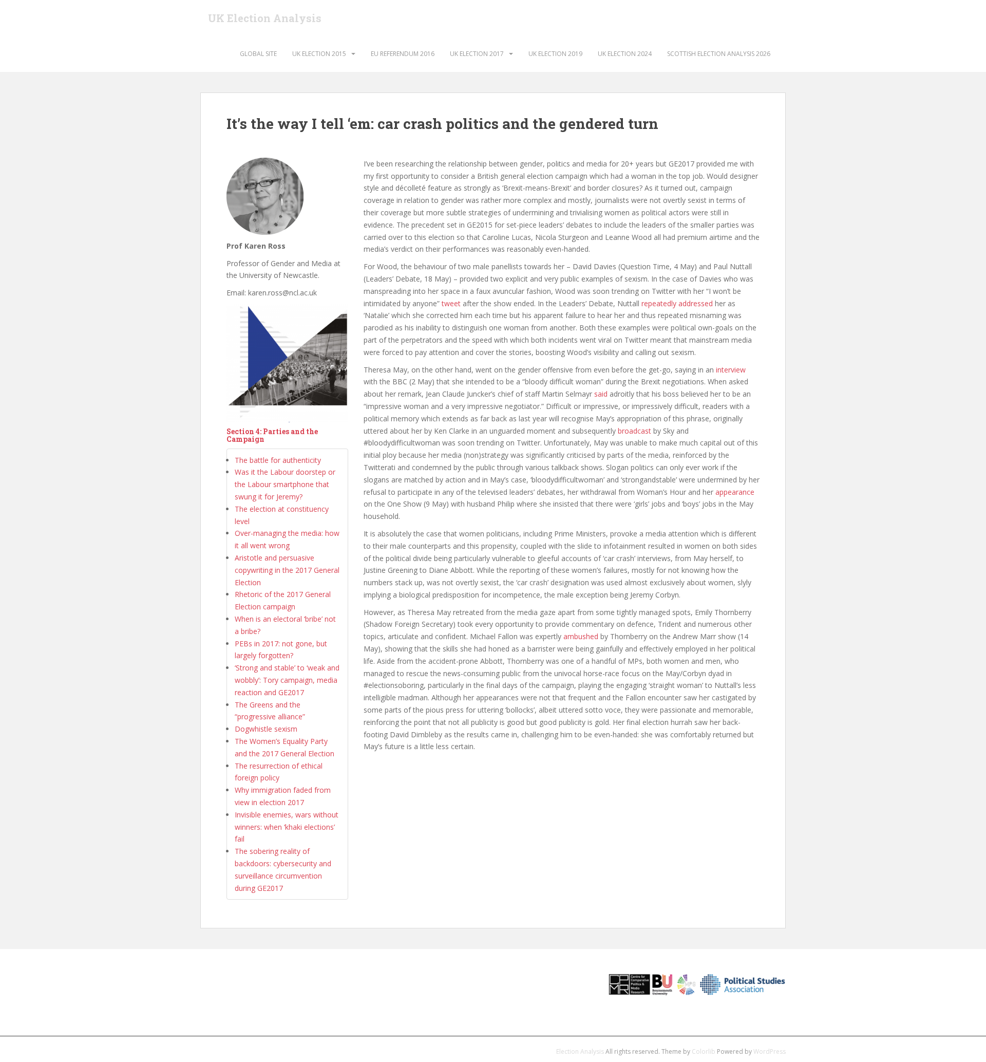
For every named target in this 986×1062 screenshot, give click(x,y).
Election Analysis (580, 1051)
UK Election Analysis (264, 18)
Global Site (258, 53)
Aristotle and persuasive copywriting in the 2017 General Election (287, 570)
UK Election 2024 (625, 53)
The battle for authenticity (278, 460)
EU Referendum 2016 (402, 53)
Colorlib (703, 1051)
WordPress (769, 1051)
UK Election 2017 (477, 53)
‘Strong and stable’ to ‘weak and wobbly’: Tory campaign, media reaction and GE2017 (287, 680)
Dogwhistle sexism (266, 729)
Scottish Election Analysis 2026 (718, 53)
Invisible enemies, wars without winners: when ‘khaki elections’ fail (286, 827)
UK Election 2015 (319, 53)
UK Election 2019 (555, 53)
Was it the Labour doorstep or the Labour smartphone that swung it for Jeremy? (285, 484)
